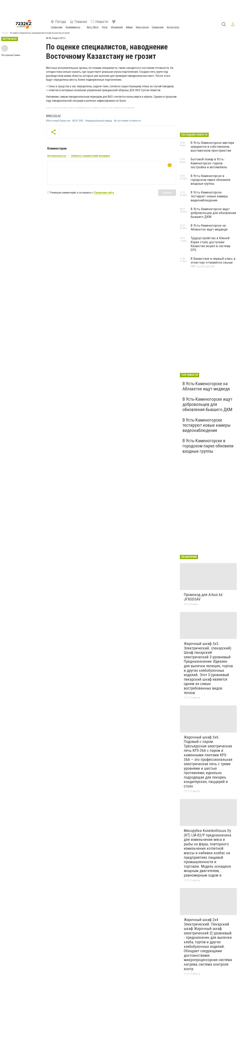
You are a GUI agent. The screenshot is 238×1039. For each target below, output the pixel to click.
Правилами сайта (104, 192)
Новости (101, 21)
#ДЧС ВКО (77, 120)
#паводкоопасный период (98, 120)
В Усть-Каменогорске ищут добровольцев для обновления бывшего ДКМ (213, 213)
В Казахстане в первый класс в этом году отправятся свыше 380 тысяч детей (213, 262)
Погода (60, 21)
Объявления (117, 27)
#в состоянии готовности (127, 120)
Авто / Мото (93, 27)
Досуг (105, 27)
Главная (80, 21)
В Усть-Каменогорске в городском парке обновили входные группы (210, 180)
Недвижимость (73, 27)
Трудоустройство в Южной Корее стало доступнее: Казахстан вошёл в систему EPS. (210, 244)
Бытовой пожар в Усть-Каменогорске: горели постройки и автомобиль (209, 163)
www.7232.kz (53, 115)
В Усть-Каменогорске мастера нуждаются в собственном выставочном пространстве (212, 146)
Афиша (129, 27)
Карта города (142, 27)
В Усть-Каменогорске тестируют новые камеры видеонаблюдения (209, 196)
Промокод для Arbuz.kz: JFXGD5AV (203, 596)
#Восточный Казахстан (58, 120)
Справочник (56, 27)
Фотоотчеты (173, 27)
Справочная (158, 27)
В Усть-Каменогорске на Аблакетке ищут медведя (209, 227)
